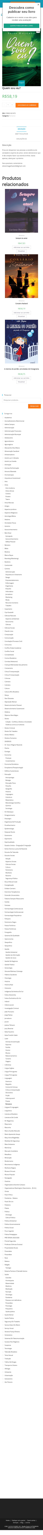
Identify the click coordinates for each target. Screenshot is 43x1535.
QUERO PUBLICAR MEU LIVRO (21, 26)
